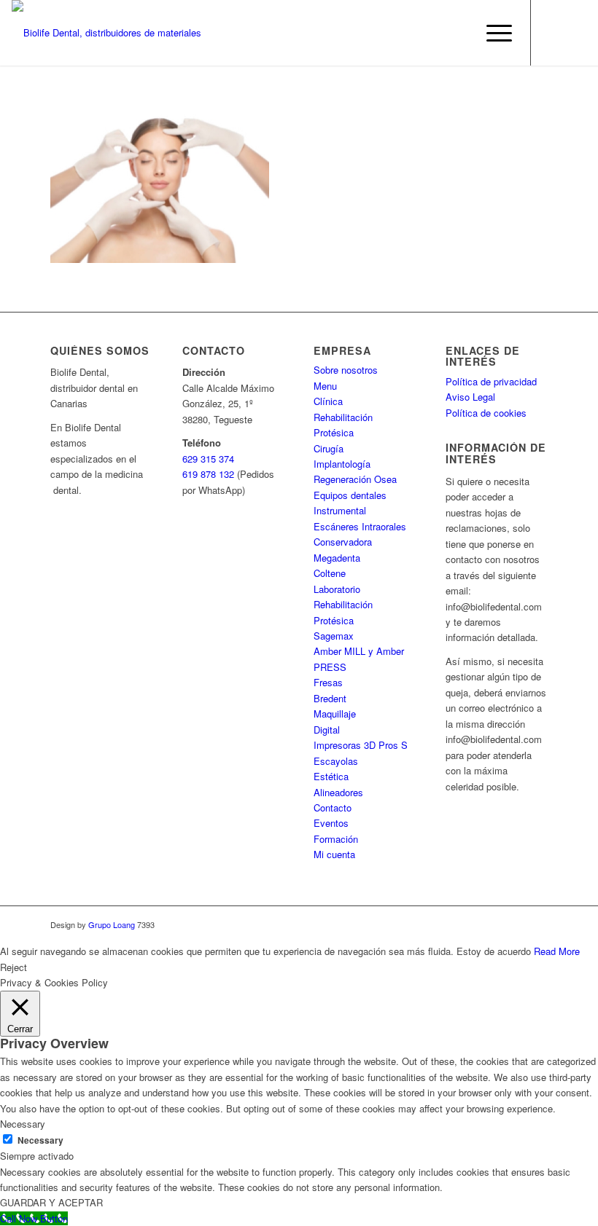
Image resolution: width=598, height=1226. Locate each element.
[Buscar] (457, 33)
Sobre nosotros (346, 370)
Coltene (330, 573)
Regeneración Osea (355, 479)
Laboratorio (337, 589)
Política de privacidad (491, 381)
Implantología (342, 464)
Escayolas (336, 761)
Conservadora (343, 542)
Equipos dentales (350, 495)
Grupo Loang (111, 924)
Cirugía (328, 448)
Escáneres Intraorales (360, 526)
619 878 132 (208, 474)
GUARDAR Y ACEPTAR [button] (51, 1202)
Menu (325, 386)
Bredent (330, 698)
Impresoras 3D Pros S (361, 745)
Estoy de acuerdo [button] (494, 951)
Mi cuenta (334, 854)
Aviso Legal (470, 397)
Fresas (328, 682)
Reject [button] (13, 967)
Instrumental (340, 510)
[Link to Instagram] (575, 33)
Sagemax (334, 636)
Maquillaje (335, 713)
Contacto (333, 807)
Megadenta (337, 558)
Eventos (331, 823)
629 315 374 (208, 458)
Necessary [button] (22, 1124)
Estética (331, 776)
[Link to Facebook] (553, 33)
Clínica (328, 401)
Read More (557, 951)
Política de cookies (486, 413)
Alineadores (338, 792)
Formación (336, 839)
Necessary (40, 1140)
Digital (327, 729)
